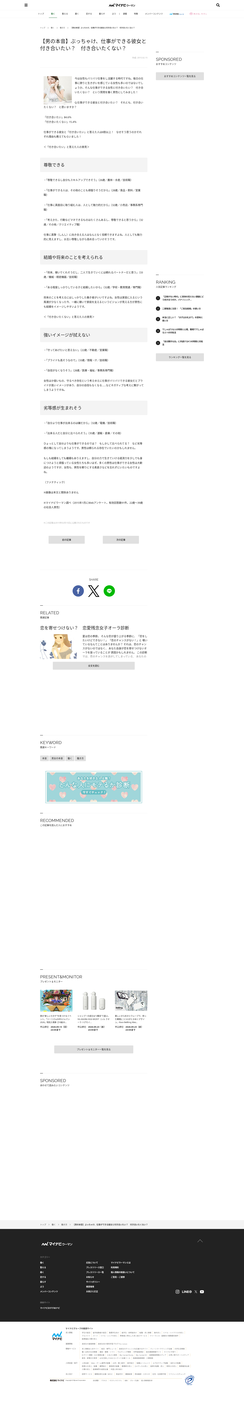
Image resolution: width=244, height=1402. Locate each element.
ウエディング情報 (124, 1352)
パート (95, 1336)
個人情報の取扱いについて (123, 1272)
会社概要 (96, 1381)
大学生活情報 (180, 1349)
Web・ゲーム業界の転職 (100, 1363)
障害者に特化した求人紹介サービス (133, 1336)
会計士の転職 (175, 1363)
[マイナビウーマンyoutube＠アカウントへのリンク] (202, 1292)
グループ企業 (134, 1381)
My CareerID (141, 1355)
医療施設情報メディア (157, 1355)
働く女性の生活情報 (89, 1352)
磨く (77, 13)
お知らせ (90, 1277)
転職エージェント (143, 1363)
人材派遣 (85, 1363)
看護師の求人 (127, 1366)
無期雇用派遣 (184, 1366)
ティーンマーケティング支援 (161, 1349)
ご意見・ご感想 (118, 1277)
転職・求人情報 (145, 1333)
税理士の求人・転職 (89, 1366)
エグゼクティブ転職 (160, 1363)
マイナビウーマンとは (121, 1262)
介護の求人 (86, 1369)
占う (114, 13)
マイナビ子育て (170, 1352)
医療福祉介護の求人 (89, 1339)
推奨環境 (90, 1286)
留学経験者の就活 (99, 1333)
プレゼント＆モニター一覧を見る (94, 1049)
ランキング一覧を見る (180, 357)
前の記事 (66, 539)
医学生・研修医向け (129, 1333)
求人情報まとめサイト (90, 1349)
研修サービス (87, 1374)
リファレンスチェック (177, 1374)
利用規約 (115, 1267)
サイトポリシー (93, 1281)
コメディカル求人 (141, 1366)
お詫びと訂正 (92, 1291)
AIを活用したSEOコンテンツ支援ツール (115, 1358)
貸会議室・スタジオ (142, 1374)
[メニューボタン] (26, 5)
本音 (44, 758)
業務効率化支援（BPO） (104, 1374)
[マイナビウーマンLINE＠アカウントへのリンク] (187, 1291)
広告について (92, 1262)
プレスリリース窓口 (95, 1267)
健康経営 (128, 1374)
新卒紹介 (130, 1363)
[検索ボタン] (218, 5)
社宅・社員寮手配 (159, 1374)
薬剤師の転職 (114, 1366)
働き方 (62, 28)
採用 (126, 1381)
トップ (41, 13)
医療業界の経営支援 (100, 1369)
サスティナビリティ (116, 1381)
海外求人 (157, 1333)
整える (65, 13)
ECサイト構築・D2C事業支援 (93, 1355)
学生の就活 (86, 1333)
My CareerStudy (126, 1355)
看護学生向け (114, 1333)
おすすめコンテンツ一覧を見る (180, 76)
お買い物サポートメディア (179, 1355)
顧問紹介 (103, 1366)
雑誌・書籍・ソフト (107, 1352)
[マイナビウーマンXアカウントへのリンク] (196, 1291)
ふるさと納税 (112, 1355)
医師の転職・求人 (157, 1366)
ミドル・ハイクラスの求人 (173, 1333)
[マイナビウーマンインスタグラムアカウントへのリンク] (177, 1292)
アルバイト (86, 1336)
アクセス (104, 1381)
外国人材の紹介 (117, 1369)
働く (53, 13)
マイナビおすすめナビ (50, 1308)
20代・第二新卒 (119, 1363)
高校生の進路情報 (88, 1344)
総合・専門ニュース (108, 1349)
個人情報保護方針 (146, 1381)
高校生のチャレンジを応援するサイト (133, 1349)
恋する (89, 13)
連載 (125, 13)
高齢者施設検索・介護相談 (143, 1358)
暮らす (102, 13)
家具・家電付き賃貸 (89, 1358)
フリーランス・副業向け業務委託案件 (164, 1336)
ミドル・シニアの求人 (109, 1336)
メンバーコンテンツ (154, 13)
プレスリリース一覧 (95, 1272)
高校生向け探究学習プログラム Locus (112, 1344)
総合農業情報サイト (153, 1352)
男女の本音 (57, 758)
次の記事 (120, 539)
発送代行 (119, 1374)
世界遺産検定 (138, 1352)
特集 (136, 13)
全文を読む (93, 665)
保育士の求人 (171, 1366)
